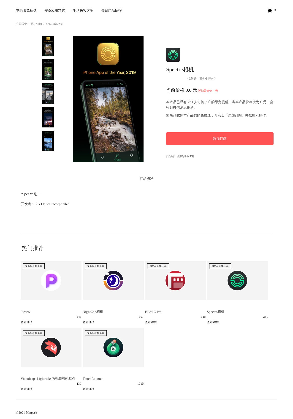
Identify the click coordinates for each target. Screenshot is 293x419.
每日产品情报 (111, 10)
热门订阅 (36, 23)
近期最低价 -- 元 (208, 90)
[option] (48, 44)
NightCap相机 (93, 312)
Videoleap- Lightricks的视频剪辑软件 (48, 378)
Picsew (25, 312)
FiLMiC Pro (153, 312)
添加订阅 (220, 139)
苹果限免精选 (26, 10)
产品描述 (146, 178)
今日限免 (21, 23)
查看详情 (27, 322)
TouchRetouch (93, 378)
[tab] (146, 178)
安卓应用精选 (54, 10)
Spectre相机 (54, 23)
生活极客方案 (83, 10)
